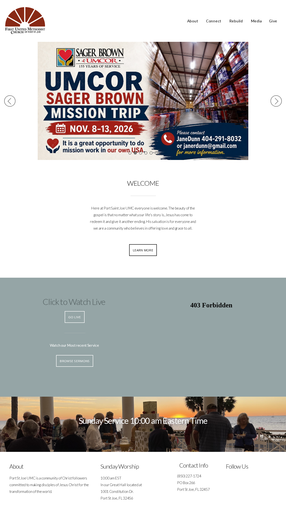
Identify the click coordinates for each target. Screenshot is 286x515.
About (193, 21)
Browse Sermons (74, 361)
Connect (214, 21)
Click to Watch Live (74, 301)
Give (273, 21)
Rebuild (236, 21)
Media (256, 21)
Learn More (143, 250)
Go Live (74, 317)
